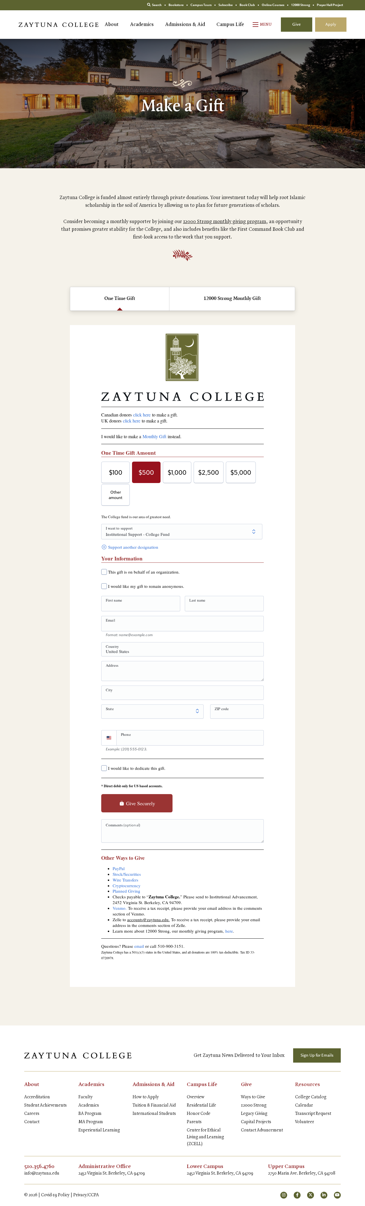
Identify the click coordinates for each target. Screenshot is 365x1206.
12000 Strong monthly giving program (224, 221)
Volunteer (304, 1122)
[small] (283, 1195)
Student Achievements (45, 1105)
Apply (330, 24)
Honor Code (198, 1113)
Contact (31, 1122)
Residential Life (201, 1105)
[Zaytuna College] (58, 24)
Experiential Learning (99, 1130)
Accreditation (37, 1097)
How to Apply (146, 1097)
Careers (31, 1113)
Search (156, 5)
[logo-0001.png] (77, 1055)
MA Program (90, 1122)
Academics (142, 24)
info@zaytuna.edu (41, 1173)
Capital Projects (256, 1122)
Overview (195, 1097)
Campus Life (230, 24)
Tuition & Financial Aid (154, 1105)
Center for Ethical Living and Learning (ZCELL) (205, 1137)
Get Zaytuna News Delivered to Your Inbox (239, 1055)
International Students (154, 1113)
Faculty (85, 1097)
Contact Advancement (262, 1130)
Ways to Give (253, 1097)
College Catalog (310, 1097)
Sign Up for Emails (317, 1055)
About (112, 24)
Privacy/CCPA (86, 1195)
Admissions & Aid (185, 24)
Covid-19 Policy (55, 1195)
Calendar (304, 1105)
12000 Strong (253, 1105)
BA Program (90, 1113)
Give (296, 24)
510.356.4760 (39, 1166)
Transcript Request (313, 1113)
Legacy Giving (254, 1113)
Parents (194, 1122)
